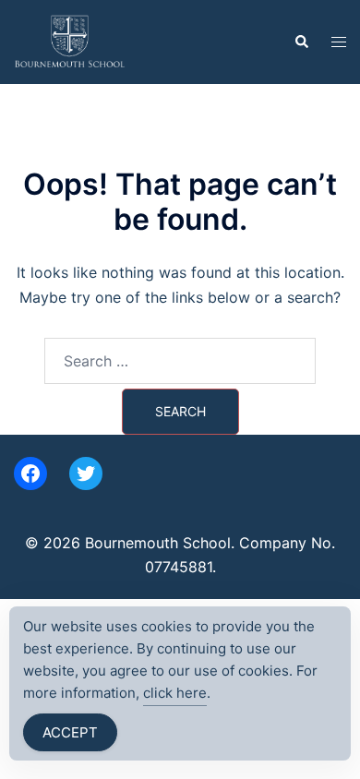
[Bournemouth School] (70, 40)
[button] (301, 41)
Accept (70, 732)
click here (175, 692)
